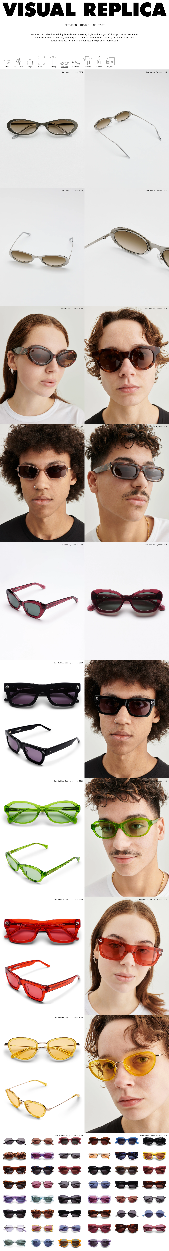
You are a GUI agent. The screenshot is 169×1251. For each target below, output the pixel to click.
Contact (99, 25)
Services (70, 25)
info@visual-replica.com (105, 40)
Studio (85, 25)
